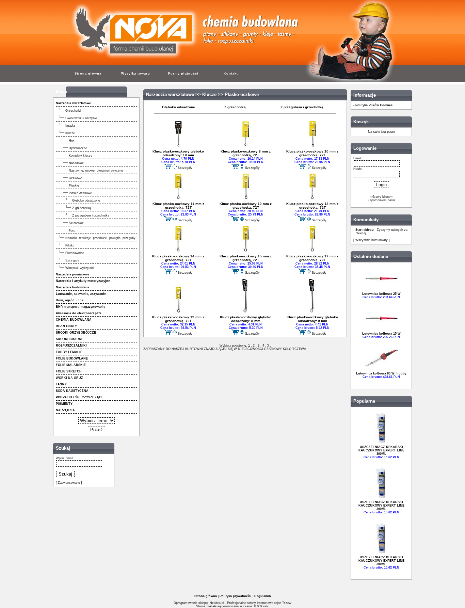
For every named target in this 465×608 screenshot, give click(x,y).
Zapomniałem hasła (381, 200)
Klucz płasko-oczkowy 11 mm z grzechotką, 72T (178, 205)
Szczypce (72, 260)
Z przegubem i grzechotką (90, 215)
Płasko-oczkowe (80, 193)
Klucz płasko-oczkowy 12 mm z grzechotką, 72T (246, 205)
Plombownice (74, 253)
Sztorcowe (76, 223)
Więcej (361, 233)
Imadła (70, 125)
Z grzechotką (81, 208)
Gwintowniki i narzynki (81, 118)
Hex (72, 140)
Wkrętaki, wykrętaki (79, 268)
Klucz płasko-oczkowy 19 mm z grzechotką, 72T (178, 319)
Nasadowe (76, 163)
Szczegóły (185, 168)
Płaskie (74, 185)
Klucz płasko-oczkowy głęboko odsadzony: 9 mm (312, 319)
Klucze (70, 133)
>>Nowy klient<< (381, 196)
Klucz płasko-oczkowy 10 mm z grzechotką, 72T (312, 153)
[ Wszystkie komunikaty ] (371, 240)
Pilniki (69, 245)
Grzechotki (73, 110)
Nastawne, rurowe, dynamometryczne (96, 170)
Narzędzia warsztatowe (170, 94)
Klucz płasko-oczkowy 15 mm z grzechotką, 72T (246, 258)
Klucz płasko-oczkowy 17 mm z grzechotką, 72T (312, 258)
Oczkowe (75, 178)
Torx (72, 230)
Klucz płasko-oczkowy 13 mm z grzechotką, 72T (312, 205)
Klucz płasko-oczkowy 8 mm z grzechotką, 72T (246, 153)
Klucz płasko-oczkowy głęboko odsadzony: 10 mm (178, 153)
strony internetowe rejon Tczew (269, 603)
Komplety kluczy (80, 155)
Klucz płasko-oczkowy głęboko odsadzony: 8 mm (245, 319)
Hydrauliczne (78, 148)
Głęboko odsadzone (86, 200)
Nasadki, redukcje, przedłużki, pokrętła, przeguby (100, 238)
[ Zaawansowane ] (69, 482)
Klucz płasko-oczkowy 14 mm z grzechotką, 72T (178, 258)
